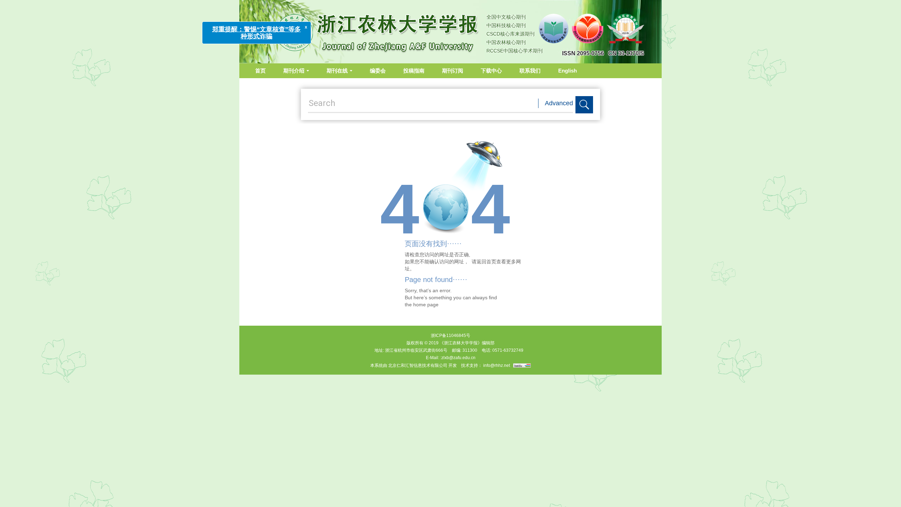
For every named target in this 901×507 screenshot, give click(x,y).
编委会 (378, 71)
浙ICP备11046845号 (450, 335)
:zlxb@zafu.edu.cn (457, 357)
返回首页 (486, 261)
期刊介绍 (293, 71)
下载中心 (491, 71)
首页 (260, 71)
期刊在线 (337, 71)
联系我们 (530, 71)
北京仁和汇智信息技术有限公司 (417, 365)
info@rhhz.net (496, 365)
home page (426, 304)
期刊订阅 (452, 71)
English (567, 71)
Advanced (559, 103)
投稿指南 (413, 71)
